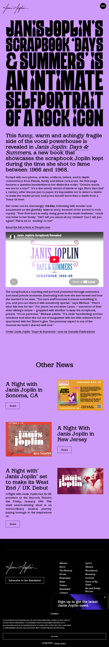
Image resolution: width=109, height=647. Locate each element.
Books (62, 574)
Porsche (89, 578)
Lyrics (88, 563)
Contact (63, 592)
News (62, 581)
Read (13, 405)
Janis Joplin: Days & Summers (47, 149)
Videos (63, 585)
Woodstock (91, 570)
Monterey (90, 574)
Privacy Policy (60, 643)
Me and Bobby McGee (92, 590)
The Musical (65, 570)
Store (62, 566)
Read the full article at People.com (28, 227)
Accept (54, 636)
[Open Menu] (103, 6)
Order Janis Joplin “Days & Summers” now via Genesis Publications (50, 331)
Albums (63, 563)
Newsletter (65, 589)
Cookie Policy (47, 643)
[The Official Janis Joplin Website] (15, 8)
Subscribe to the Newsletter (25, 580)
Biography (65, 578)
